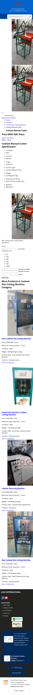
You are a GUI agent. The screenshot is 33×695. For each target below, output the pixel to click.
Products (9, 122)
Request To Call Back (9, 118)
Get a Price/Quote (8, 138)
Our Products (7, 610)
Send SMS (18, 673)
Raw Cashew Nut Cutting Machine (16, 560)
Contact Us (6, 613)
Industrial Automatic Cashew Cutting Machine (14, 413)
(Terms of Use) (20, 682)
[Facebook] (2, 599)
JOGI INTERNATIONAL (18, 10)
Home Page (6, 605)
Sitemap (5, 616)
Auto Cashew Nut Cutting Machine (16, 338)
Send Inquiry (8, 115)
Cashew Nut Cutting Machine (16, 125)
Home (8, 120)
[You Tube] (6, 599)
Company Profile (8, 608)
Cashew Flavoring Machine (13, 488)
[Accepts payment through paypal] (17, 627)
